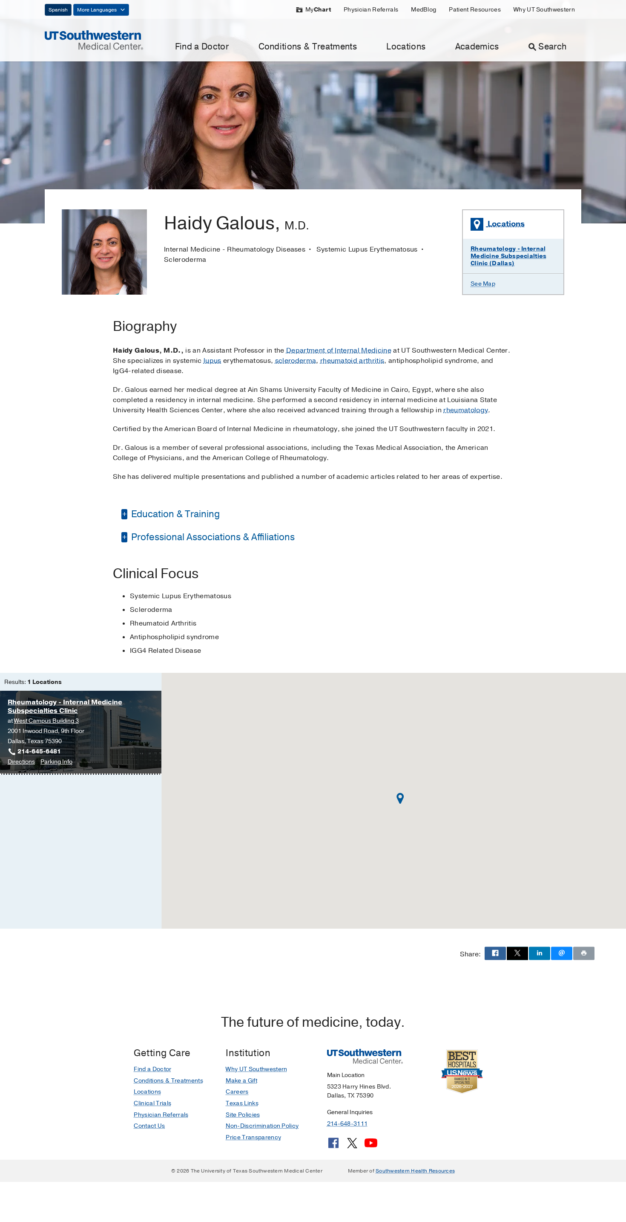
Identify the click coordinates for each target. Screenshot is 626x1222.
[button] (400, 798)
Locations (405, 46)
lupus (212, 360)
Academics (477, 46)
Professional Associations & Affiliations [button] (212, 537)
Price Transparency (253, 1137)
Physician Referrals (371, 10)
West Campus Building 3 (46, 721)
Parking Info (56, 762)
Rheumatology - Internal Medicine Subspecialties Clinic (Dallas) (508, 256)
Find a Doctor (202, 46)
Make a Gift (241, 1081)
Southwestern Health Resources (415, 1170)
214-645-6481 (39, 751)
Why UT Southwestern (544, 10)
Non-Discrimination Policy (262, 1126)
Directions (21, 762)
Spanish (58, 9)
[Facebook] (333, 1146)
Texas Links (242, 1103)
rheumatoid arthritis (352, 360)
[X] (352, 1146)
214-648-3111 (347, 1124)
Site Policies (243, 1115)
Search (552, 46)
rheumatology (465, 410)
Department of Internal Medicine (338, 350)
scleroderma (295, 360)
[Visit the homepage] (94, 39)
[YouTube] (371, 1146)
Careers (237, 1092)
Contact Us (149, 1126)
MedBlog (423, 10)
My (318, 10)
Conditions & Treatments (307, 46)
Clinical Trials (152, 1103)
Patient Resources (474, 10)
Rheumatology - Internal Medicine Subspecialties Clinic (65, 706)
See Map (483, 284)
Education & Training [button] (174, 514)
